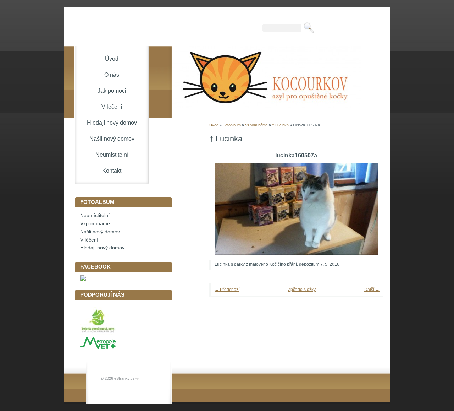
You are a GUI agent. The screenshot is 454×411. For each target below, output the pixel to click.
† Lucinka (280, 125)
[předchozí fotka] (224, 209)
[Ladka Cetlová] (83, 279)
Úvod (213, 125)
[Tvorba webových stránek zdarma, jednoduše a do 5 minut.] (137, 378)
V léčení (111, 107)
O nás (111, 75)
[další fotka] (368, 209)
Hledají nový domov (112, 123)
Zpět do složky (302, 289)
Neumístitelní (111, 155)
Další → (372, 289)
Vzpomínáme (256, 125)
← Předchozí (227, 289)
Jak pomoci (112, 91)
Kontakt (111, 171)
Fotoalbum (232, 125)
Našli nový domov (111, 139)
